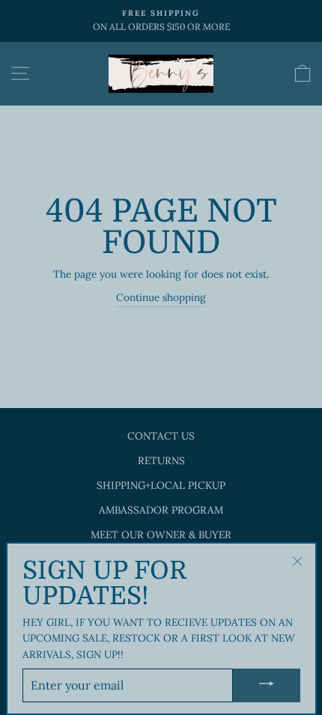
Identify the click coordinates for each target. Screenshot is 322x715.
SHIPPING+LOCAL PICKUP (161, 485)
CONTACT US (161, 435)
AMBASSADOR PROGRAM (161, 510)
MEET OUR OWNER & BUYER (161, 534)
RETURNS (161, 460)
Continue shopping (161, 297)
